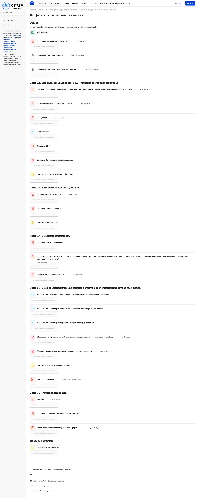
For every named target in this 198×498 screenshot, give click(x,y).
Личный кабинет (71, 3)
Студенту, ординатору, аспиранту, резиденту (62, 10)
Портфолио (55, 3)
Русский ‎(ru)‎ (42, 3)
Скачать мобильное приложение (43, 491)
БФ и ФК (113, 10)
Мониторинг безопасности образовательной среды (109, 3)
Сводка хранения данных (41, 486)
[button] (176, 3)
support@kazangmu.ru (63, 469)
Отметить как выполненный (44, 47)
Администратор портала (42, 469)
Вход (189, 3)
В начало (33, 10)
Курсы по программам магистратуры (94, 10)
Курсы (84, 3)
